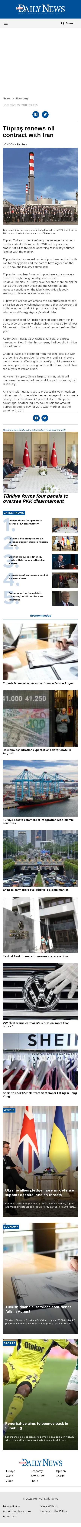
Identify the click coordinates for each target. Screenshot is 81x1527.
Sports (60, 1476)
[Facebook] (35, 114)
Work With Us (49, 1506)
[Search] (62, 23)
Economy (22, 98)
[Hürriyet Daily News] (40, 9)
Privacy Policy (11, 1506)
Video (9, 1481)
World (9, 1476)
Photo (34, 1481)
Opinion (61, 1471)
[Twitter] (45, 114)
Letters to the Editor (53, 1511)
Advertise (9, 1516)
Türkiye (10, 1471)
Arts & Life (37, 1476)
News (6, 98)
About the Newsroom (17, 1511)
